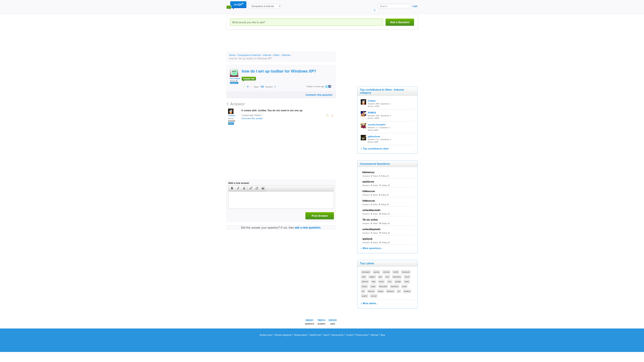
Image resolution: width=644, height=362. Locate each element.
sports (364, 295)
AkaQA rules (315, 334)
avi (399, 291)
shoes (364, 286)
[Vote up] (244, 86)
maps (373, 286)
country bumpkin (377, 124)
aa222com (368, 181)
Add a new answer (238, 183)
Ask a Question (400, 22)
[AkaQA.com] (236, 5)
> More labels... (369, 303)
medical (407, 291)
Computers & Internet (249, 55)
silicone (365, 281)
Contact (349, 334)
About (326, 334)
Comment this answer (252, 118)
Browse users (266, 334)
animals (386, 271)
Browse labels (300, 334)
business (394, 286)
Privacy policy (362, 334)
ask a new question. (308, 227)
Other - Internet (282, 55)
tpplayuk (367, 238)
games (376, 271)
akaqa (380, 291)
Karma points (337, 334)
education (383, 286)
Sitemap (374, 334)
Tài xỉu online (370, 219)
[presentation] (232, 188)
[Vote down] (251, 86)
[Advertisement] (287, 43)
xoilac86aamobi (371, 229)
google (398, 281)
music (381, 281)
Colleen (231, 115)
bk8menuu (368, 172)
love (387, 276)
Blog (383, 334)
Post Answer (320, 216)
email (404, 286)
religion (372, 276)
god (380, 276)
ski (363, 291)
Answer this (249, 78)
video (407, 281)
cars (389, 281)
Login (415, 6)
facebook (406, 271)
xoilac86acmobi (371, 210)
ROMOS (372, 112)
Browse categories (283, 334)
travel (407, 276)
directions (397, 276)
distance (390, 291)
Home (232, 55)
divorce (371, 291)
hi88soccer (368, 191)
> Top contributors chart (375, 148)
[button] (232, 188)
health (395, 271)
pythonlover (374, 136)
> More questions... (372, 248)
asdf (363, 276)
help (373, 281)
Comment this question (319, 94)
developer (366, 271)
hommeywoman (237, 78)
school (373, 295)
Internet (267, 55)
